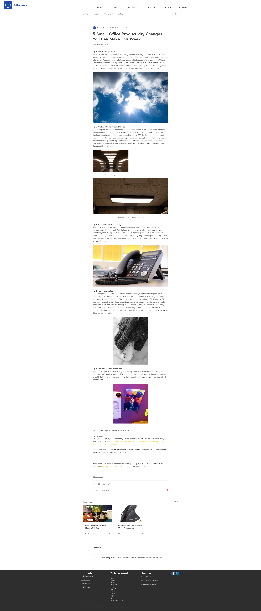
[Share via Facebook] (94, 484)
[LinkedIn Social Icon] (177, 573)
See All (176, 501)
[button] (176, 14)
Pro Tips (120, 14)
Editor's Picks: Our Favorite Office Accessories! (130, 526)
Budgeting (95, 14)
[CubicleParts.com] (173, 573)
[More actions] (167, 28)
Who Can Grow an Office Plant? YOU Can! (95, 526)
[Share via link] (109, 484)
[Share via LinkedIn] (104, 484)
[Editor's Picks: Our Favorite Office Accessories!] (130, 513)
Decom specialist (86, 583)
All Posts (85, 14)
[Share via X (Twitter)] (99, 484)
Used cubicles (85, 580)
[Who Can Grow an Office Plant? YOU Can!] (97, 513)
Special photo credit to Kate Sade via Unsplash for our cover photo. (106, 608)
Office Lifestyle (108, 14)
